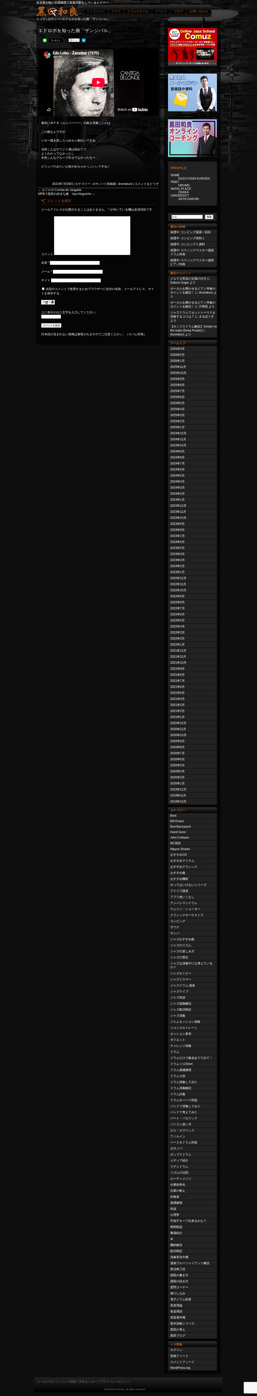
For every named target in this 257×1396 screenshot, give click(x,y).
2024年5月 (177, 475)
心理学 (174, 1214)
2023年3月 (177, 560)
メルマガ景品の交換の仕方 (188, 278)
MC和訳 (175, 843)
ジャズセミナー (180, 973)
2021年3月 (177, 704)
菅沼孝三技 (177, 1269)
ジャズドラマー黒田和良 (57, 11)
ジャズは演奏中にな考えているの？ (191, 965)
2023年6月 (177, 541)
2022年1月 (177, 644)
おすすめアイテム (182, 860)
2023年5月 (177, 548)
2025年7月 (177, 391)
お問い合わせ (199, 11)
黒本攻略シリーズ (182, 1323)
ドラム (174, 1051)
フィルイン (177, 1136)
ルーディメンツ (180, 1178)
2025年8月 (177, 385)
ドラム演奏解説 (180, 1088)
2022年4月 (177, 626)
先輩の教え (177, 1190)
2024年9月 (177, 451)
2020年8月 (177, 747)
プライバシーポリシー (115, 1381)
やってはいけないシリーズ (188, 884)
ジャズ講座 (68, 1381)
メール (46, 271)
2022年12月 (178, 578)
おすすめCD (178, 854)
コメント (47, 254)
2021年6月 (177, 686)
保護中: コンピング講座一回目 (190, 232)
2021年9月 (177, 668)
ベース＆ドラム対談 (183, 1142)
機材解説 (176, 1245)
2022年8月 (177, 602)
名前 (45, 262)
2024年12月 (178, 433)
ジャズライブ (179, 991)
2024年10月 (178, 445)
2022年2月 (177, 638)
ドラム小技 (177, 1076)
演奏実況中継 (179, 1257)
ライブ (116, 11)
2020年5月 (177, 765)
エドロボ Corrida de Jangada (59, 189)
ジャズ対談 (177, 997)
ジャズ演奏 (177, 1015)
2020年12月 (178, 723)
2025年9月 (177, 379)
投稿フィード (179, 1356)
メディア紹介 (179, 1160)
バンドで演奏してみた (185, 1106)
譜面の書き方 (179, 1275)
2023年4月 (177, 554)
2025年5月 (177, 403)
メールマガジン (47, 1381)
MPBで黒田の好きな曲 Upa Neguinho (66, 193)
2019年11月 (178, 795)
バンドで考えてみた (183, 1112)
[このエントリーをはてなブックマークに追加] (84, 41)
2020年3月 (177, 777)
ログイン (176, 1349)
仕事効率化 (177, 1184)
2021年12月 (178, 650)
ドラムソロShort (181, 1063)
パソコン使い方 (180, 1124)
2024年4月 (177, 481)
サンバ (174, 933)
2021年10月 (178, 662)
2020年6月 (177, 759)
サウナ (174, 927)
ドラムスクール (137, 11)
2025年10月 (178, 372)
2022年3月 (177, 632)
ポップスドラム (180, 1154)
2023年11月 (178, 511)
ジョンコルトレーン (183, 1027)
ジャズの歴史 (179, 957)
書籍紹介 (176, 1233)
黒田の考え (177, 1329)
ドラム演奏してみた (183, 1082)
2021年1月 (177, 717)
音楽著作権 (177, 1317)
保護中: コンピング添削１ (187, 238)
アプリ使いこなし (182, 897)
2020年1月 (177, 783)
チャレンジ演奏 (180, 1045)
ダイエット (177, 1039)
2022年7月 (177, 608)
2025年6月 (177, 397)
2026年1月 (177, 360)
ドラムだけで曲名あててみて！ (191, 1057)
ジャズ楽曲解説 (180, 1003)
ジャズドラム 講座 (182, 985)
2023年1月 (177, 572)
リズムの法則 (179, 1172)
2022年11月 (178, 584)
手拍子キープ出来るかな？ (188, 1220)
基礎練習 (176, 1202)
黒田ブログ (177, 1335)
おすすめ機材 (179, 878)
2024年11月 (178, 439)
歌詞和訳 (176, 1251)
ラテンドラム (179, 1166)
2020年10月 (178, 735)
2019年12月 (178, 789)
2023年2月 (177, 566)
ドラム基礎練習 (180, 1070)
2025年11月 (178, 366)
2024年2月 (177, 493)
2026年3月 (177, 348)
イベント (161, 11)
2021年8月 (177, 674)
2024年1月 (177, 499)
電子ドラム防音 (180, 1299)
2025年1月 (177, 427)
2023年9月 (177, 523)
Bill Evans (177, 821)
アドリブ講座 (179, 890)
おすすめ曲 (177, 872)
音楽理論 (176, 1305)
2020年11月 (178, 729)
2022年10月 (178, 590)
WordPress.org (180, 1367)
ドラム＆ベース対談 (183, 1100)
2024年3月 (177, 487)
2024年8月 (177, 457)
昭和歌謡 (176, 1226)
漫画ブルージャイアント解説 (189, 1263)
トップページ (96, 11)
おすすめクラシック (183, 866)
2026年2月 (177, 354)
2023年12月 (178, 505)
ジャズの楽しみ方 (182, 951)
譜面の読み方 (179, 1281)
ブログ (178, 11)
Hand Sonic (178, 832)
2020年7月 (177, 753)
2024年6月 (177, 469)
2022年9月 (177, 596)
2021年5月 (177, 692)
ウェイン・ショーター (185, 909)
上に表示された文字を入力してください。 (69, 312)
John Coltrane (179, 837)
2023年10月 (178, 517)
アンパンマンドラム (183, 903)
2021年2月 (177, 711)
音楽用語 (176, 1311)
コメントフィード (182, 1362)
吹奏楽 (174, 1196)
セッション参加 (180, 1033)
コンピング (177, 921)
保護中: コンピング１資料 (187, 244)
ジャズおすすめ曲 (182, 939)
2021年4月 (177, 698)
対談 (173, 1208)
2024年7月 (177, 463)
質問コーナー (179, 1287)
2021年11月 (178, 656)
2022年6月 (177, 614)
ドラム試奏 (177, 1094)
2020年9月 (177, 741)
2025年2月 (177, 421)
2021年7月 (177, 680)
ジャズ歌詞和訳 (180, 1009)
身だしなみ (177, 1293)
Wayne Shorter (180, 849)
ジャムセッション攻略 (185, 1021)
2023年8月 (177, 529)
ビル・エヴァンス (182, 1130)
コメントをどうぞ (147, 183)
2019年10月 (178, 801)
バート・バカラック (183, 1118)
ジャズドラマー (180, 979)
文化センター (88, 1381)
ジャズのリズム (180, 945)
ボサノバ (99, 183)
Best (173, 815)
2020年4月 (177, 771)
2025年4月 (177, 409)
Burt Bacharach (180, 826)
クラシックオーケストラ (186, 915)
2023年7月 (177, 535)
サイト (45, 280)
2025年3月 (177, 415)
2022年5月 (177, 620)
